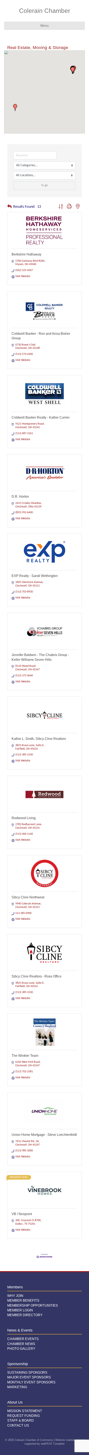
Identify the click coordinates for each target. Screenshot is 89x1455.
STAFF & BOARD (20, 1420)
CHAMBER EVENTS (23, 1339)
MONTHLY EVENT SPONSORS (31, 1382)
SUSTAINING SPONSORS (27, 1372)
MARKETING (17, 1387)
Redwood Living (24, 818)
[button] (15, 107)
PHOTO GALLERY (21, 1348)
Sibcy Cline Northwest (28, 897)
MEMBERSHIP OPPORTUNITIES (32, 1305)
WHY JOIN (15, 1295)
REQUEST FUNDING (23, 1415)
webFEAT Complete (53, 1443)
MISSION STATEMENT (24, 1411)
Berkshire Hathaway (26, 254)
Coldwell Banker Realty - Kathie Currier (41, 417)
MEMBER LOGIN (20, 1310)
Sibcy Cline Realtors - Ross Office (36, 976)
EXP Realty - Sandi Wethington (35, 576)
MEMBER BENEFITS (23, 1300)
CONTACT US (18, 1425)
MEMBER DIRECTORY (25, 1315)
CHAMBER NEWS (21, 1344)
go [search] (46, 185)
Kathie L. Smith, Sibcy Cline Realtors (39, 738)
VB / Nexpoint (22, 1214)
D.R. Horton (20, 496)
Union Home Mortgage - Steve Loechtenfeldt (44, 1134)
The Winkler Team (25, 1055)
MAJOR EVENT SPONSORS (29, 1377)
